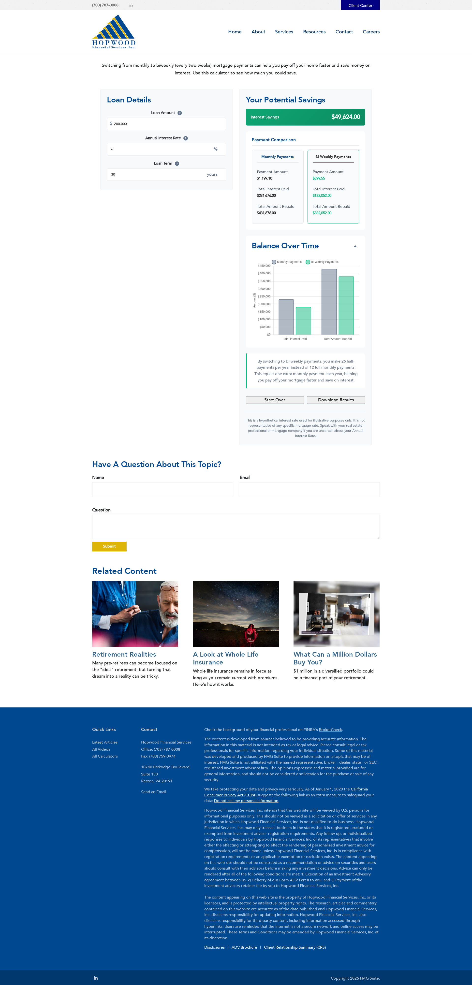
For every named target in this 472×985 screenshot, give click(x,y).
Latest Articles (105, 742)
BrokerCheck (330, 729)
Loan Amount (165, 112)
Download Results (336, 400)
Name (98, 478)
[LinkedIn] (131, 5)
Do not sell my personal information (246, 800)
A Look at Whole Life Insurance (226, 658)
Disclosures (214, 947)
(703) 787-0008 (105, 5)
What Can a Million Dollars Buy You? (335, 658)
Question (101, 510)
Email (245, 478)
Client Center (360, 5)
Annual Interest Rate (165, 138)
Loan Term (165, 163)
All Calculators (105, 756)
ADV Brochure (244, 947)
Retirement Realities (124, 654)
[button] (258, 31)
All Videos (101, 749)
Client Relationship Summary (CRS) (295, 947)
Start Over (274, 400)
